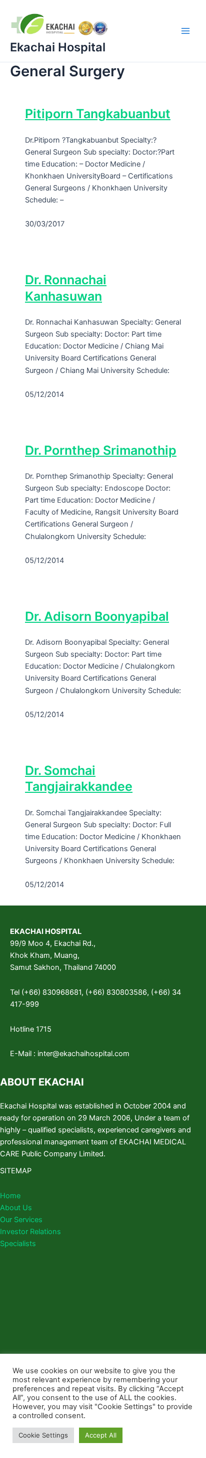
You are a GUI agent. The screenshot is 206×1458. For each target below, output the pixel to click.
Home (10, 1195)
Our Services (21, 1219)
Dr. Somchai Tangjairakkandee (78, 778)
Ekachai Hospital (58, 47)
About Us (16, 1207)
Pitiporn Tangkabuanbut (97, 113)
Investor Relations (30, 1231)
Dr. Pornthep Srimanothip (100, 450)
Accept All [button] (100, 1435)
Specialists (18, 1243)
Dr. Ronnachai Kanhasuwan (65, 288)
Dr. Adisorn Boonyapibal (97, 616)
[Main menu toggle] (185, 30)
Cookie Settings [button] (43, 1435)
